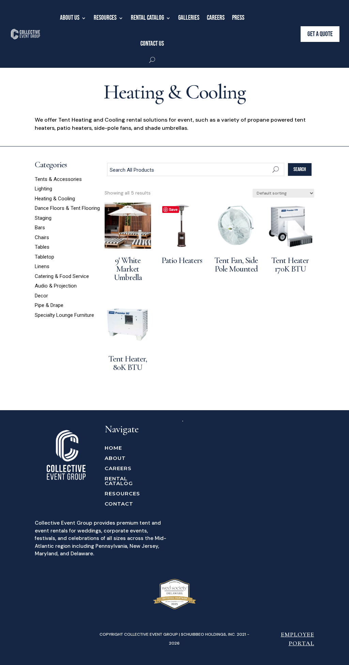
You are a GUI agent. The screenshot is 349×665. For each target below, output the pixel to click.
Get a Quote (320, 34)
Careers (216, 18)
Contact (119, 504)
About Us (69, 18)
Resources (105, 18)
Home (113, 448)
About (115, 458)
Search (299, 169)
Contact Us (152, 44)
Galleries (188, 18)
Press (238, 18)
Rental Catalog (147, 18)
